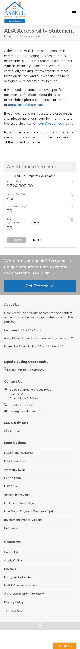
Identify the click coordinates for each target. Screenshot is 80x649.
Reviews (10, 568)
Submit (16, 240)
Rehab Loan (12, 478)
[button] (74, 12)
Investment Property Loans (23, 520)
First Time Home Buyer (20, 503)
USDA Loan (12, 486)
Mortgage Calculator (18, 577)
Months (35, 222)
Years (16, 222)
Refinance (11, 528)
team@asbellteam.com (25, 105)
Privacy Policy (14, 602)
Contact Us (12, 552)
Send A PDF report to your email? (34, 176)
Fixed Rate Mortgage (18, 453)
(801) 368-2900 (21, 405)
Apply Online (13, 560)
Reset (37, 240)
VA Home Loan (14, 469)
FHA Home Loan (15, 461)
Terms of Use (13, 610)
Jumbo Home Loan (17, 494)
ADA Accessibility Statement (24, 594)
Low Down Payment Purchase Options (31, 511)
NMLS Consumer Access (21, 585)
